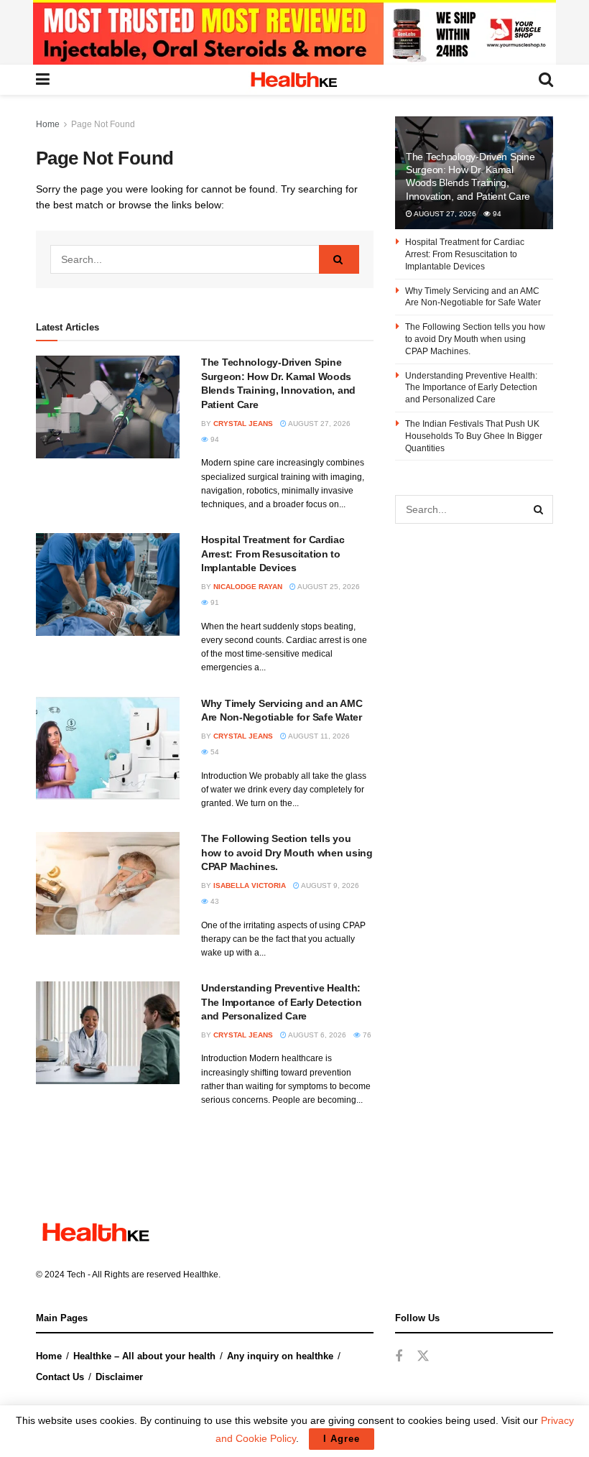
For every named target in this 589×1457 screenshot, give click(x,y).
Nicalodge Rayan (247, 587)
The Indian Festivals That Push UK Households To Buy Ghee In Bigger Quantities (473, 436)
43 (213, 901)
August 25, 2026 (328, 587)
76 (366, 1035)
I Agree (341, 1438)
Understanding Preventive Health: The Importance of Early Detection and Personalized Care (281, 1002)
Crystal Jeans (243, 423)
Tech (76, 1274)
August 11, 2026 (318, 736)
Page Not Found (103, 124)
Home (48, 124)
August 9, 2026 (329, 885)
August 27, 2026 (319, 423)
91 (213, 602)
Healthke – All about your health (144, 1356)
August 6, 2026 (316, 1035)
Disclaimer (119, 1377)
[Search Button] (339, 259)
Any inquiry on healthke (280, 1356)
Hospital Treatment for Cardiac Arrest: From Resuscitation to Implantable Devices (273, 553)
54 (213, 752)
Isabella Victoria (249, 885)
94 (213, 439)
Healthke (200, 1274)
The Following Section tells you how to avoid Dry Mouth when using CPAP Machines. (287, 852)
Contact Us (60, 1377)
